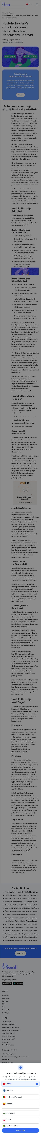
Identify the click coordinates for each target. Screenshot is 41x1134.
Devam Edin (20, 1130)
